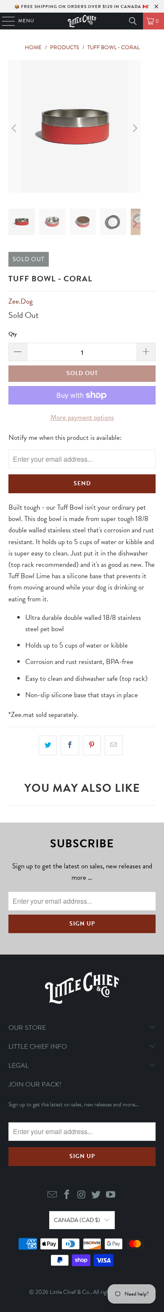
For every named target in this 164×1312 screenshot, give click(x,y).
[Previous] (14, 128)
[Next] (134, 128)
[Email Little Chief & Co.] (52, 1195)
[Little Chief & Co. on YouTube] (111, 1195)
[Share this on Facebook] (70, 745)
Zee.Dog (20, 301)
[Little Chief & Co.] (82, 21)
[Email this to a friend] (114, 745)
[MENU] (4, 21)
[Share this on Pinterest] (92, 745)
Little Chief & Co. (70, 1292)
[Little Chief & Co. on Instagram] (81, 1195)
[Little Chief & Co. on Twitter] (96, 1195)
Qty (12, 334)
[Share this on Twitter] (48, 745)
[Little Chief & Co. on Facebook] (67, 1195)
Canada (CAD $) (77, 1220)
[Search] (133, 21)
